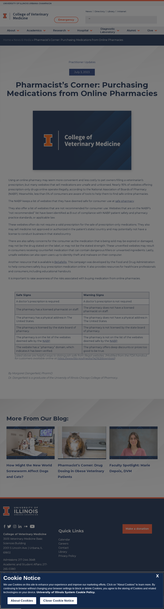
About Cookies (22, 600)
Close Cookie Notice (58, 600)
